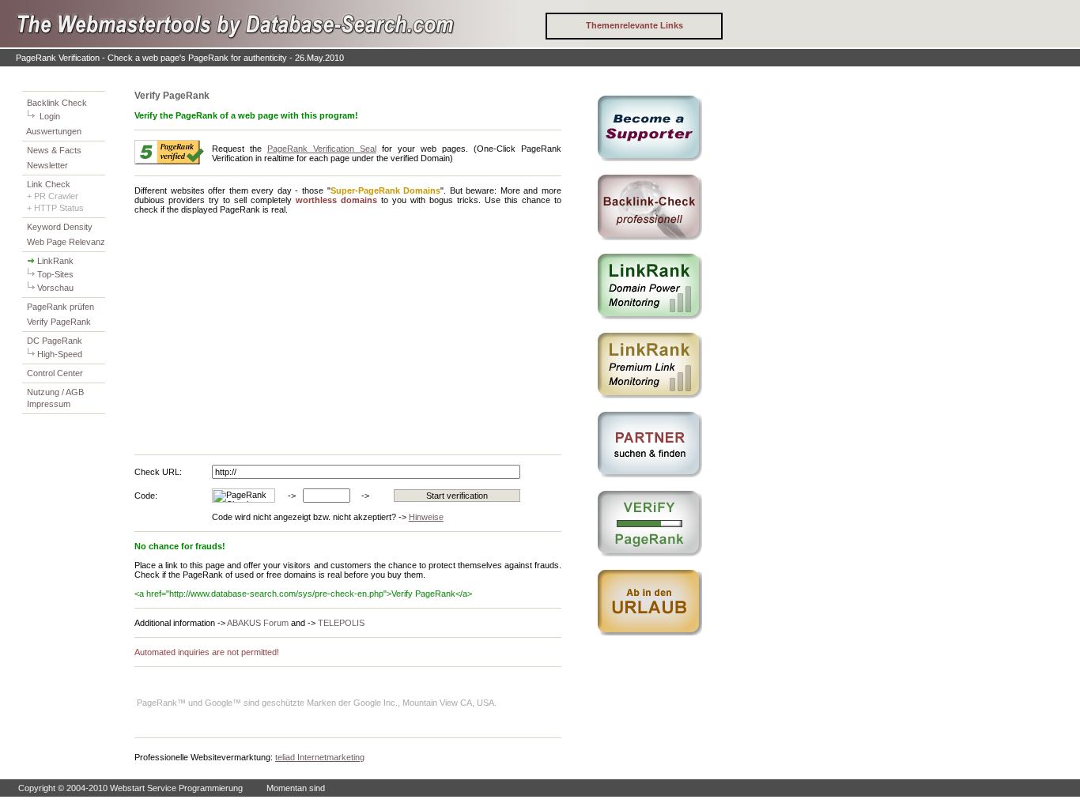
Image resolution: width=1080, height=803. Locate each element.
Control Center (55, 373)
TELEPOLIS (341, 623)
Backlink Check (57, 102)
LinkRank (55, 261)
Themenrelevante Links (634, 25)
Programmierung (211, 788)
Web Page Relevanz (66, 242)
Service (161, 788)
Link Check (48, 184)
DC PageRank (54, 340)
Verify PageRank (59, 321)
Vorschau (55, 287)
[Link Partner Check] (292, 44)
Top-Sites (55, 274)
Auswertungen (53, 131)
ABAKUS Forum (258, 623)
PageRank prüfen (60, 306)
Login (50, 116)
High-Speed (59, 354)
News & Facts (54, 150)
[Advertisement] (267, 334)
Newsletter (47, 165)
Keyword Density (60, 227)
